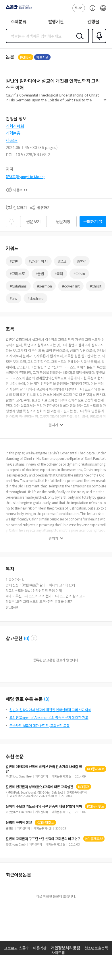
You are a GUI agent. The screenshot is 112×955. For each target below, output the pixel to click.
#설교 (62, 261)
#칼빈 (14, 261)
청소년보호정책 (96, 948)
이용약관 (40, 948)
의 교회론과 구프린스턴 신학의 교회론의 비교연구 (43, 838)
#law (13, 298)
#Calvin (79, 273)
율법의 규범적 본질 (19, 822)
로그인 (78, 7)
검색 (78, 40)
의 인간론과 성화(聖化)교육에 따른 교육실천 (39, 786)
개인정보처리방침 (65, 948)
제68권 (12, 140)
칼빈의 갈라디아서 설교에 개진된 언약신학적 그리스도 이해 (50, 709)
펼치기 (105, 102)
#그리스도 (17, 273)
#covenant (70, 286)
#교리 (59, 273)
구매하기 (90, 221)
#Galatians (18, 286)
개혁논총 (13, 133)
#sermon (44, 286)
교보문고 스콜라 (16, 948)
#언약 (81, 261)
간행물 (93, 21)
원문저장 (63, 221)
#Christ (95, 286)
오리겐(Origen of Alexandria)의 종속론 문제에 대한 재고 (48, 717)
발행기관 (56, 21)
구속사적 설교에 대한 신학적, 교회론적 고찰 (39, 725)
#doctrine (35, 298)
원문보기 (33, 221)
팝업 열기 (34, 638)
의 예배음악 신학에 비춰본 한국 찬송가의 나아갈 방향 (44, 768)
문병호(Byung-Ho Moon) (25, 176)
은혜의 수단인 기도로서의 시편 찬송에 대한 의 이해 (44, 806)
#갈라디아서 (38, 261)
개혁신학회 (15, 126)
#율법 (40, 273)
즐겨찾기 (97, 42)
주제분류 (19, 21)
